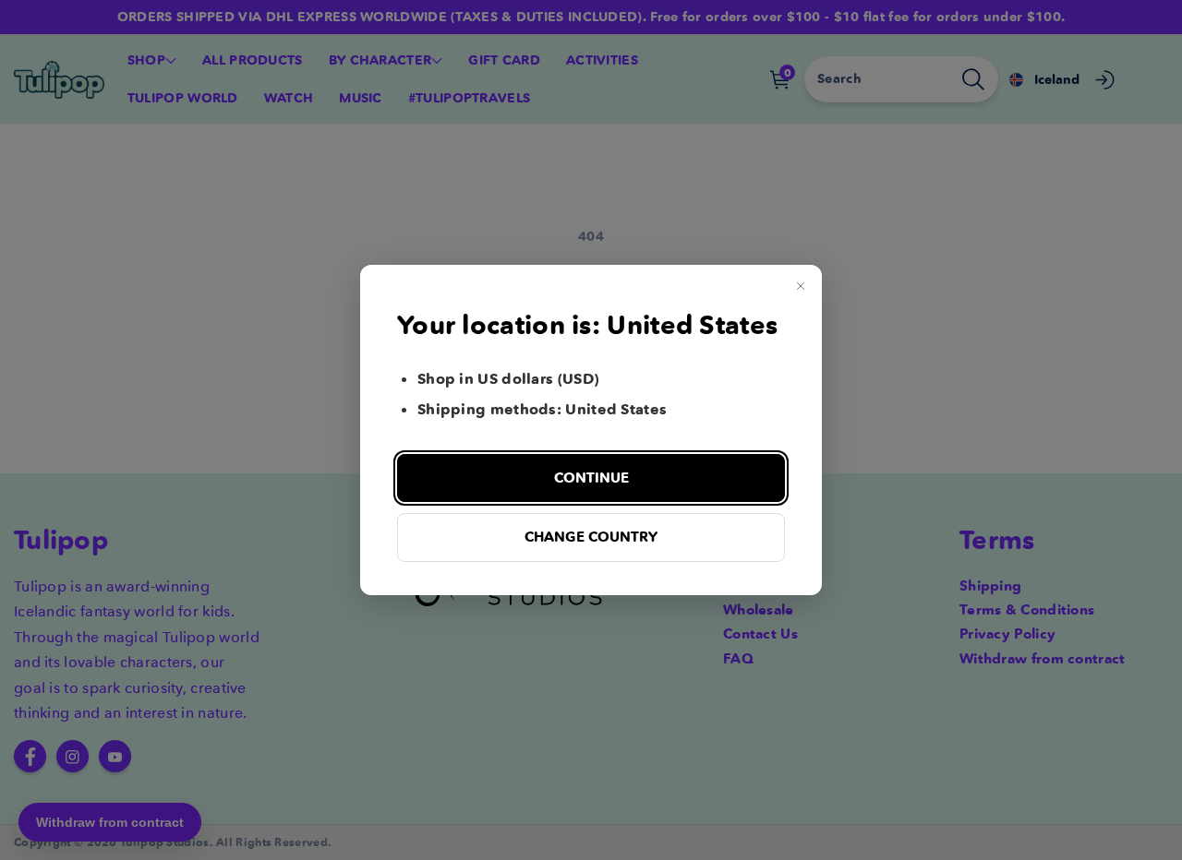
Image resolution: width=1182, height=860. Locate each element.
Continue (591, 477)
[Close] (800, 286)
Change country (591, 536)
